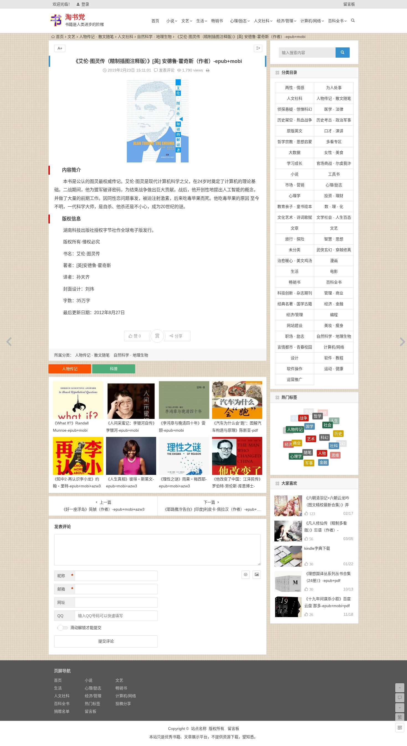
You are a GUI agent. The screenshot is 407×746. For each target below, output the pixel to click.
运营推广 (294, 379)
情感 (300, 450)
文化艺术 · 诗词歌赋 (294, 217)
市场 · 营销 (294, 185)
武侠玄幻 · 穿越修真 (333, 250)
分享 (178, 336)
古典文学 (312, 462)
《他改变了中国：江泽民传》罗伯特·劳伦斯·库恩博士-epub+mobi (236, 486)
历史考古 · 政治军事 (333, 120)
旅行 (328, 452)
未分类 (294, 250)
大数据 (294, 152)
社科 (334, 425)
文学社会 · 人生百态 (333, 217)
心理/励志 (238, 21)
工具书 (334, 174)
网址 (61, 602)
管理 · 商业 (333, 293)
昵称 (65, 576)
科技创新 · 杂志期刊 (294, 293)
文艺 (185, 21)
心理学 (294, 195)
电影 (334, 271)
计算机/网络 (310, 21)
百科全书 (336, 21)
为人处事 (334, 87)
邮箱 (65, 589)
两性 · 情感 (294, 87)
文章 (294, 228)
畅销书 (217, 21)
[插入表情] (245, 575)
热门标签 (92, 703)
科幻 (324, 415)
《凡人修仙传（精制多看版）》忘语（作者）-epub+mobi (325, 530)
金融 (323, 438)
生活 (200, 21)
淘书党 (75, 17)
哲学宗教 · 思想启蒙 (294, 141)
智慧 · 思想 (333, 239)
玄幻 (341, 439)
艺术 (311, 414)
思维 (335, 439)
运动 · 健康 (333, 368)
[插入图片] (257, 575)
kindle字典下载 (317, 548)
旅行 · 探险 (294, 239)
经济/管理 (285, 21)
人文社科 (261, 21)
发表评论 (166, 70)
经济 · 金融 (333, 304)
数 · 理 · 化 (333, 206)
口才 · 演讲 (333, 131)
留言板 (349, 4)
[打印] (208, 70)
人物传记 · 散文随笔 (96, 36)
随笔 (307, 423)
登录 (85, 4)
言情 (325, 463)
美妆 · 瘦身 (333, 325)
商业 (297, 421)
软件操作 (294, 368)
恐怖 (314, 451)
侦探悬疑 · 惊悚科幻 (294, 109)
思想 (337, 453)
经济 (288, 433)
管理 (290, 448)
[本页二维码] (399, 727)
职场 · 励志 (294, 336)
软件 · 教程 (333, 358)
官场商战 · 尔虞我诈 (333, 163)
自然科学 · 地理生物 (154, 36)
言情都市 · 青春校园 (294, 347)
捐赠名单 (61, 711)
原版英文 (294, 131)
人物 (322, 424)
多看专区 (334, 141)
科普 (114, 368)
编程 (334, 314)
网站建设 (294, 325)
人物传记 (70, 368)
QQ (60, 615)
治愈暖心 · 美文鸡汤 (294, 260)
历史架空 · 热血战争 (294, 120)
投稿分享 (123, 703)
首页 (155, 21)
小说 (170, 21)
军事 (309, 437)
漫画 (334, 260)
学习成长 (294, 163)
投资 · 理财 (333, 195)
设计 (294, 358)
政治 (299, 460)
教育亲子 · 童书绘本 (294, 206)
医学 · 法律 (333, 109)
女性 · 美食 (333, 152)
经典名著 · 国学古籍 (294, 304)
